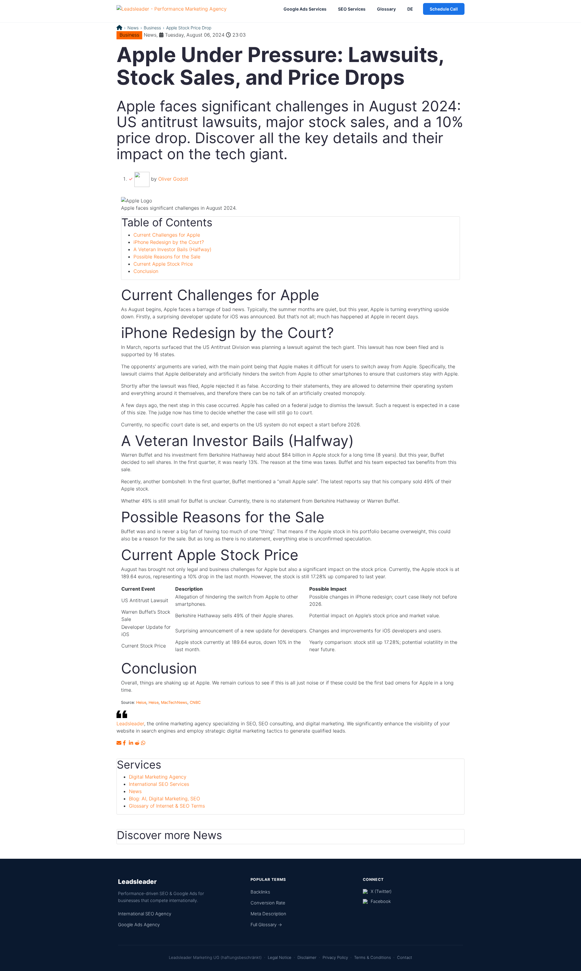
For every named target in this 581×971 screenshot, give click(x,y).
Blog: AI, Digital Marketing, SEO (164, 798)
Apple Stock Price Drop (188, 27)
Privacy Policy (335, 957)
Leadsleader (130, 723)
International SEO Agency (144, 914)
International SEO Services (159, 784)
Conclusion (145, 271)
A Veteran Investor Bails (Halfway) (172, 249)
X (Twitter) (381, 891)
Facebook (381, 901)
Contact (404, 957)
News (133, 27)
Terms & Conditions (372, 957)
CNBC (195, 702)
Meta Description (268, 914)
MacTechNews (174, 702)
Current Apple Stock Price (163, 264)
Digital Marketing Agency (157, 777)
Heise (141, 702)
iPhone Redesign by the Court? (168, 242)
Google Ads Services (305, 8)
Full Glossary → (266, 924)
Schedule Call (444, 8)
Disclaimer (307, 957)
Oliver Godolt (173, 179)
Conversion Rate (268, 903)
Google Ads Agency (139, 924)
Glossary (386, 8)
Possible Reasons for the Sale (166, 257)
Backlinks (260, 892)
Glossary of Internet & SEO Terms (167, 806)
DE (410, 8)
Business (152, 27)
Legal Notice (279, 957)
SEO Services (352, 8)
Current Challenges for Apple (166, 235)
